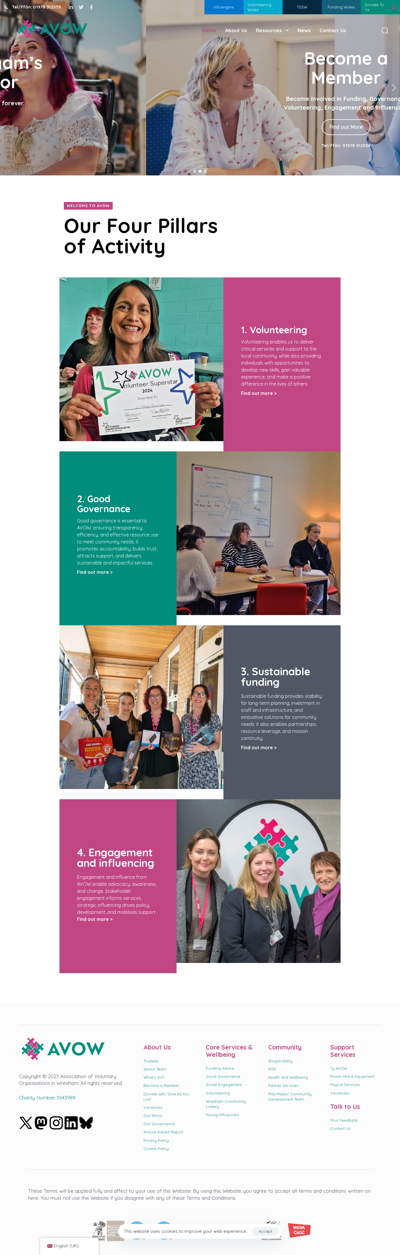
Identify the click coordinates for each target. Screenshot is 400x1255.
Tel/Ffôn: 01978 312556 (200, 145)
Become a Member (161, 1085)
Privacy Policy (156, 1140)
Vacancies (152, 1107)
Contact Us (332, 30)
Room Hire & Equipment (352, 1076)
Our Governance (159, 1123)
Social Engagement (224, 1084)
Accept (265, 1231)
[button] (382, 30)
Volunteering (218, 1093)
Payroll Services (345, 1084)
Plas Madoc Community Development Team (290, 1097)
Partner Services (283, 1085)
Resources (269, 30)
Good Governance (223, 1076)
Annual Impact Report (163, 1132)
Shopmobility (280, 1061)
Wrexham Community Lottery (226, 1104)
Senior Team (154, 1069)
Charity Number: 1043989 (47, 1098)
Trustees (150, 1061)
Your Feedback (344, 1120)
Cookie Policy (156, 1148)
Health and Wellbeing (288, 1077)
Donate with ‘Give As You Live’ (166, 1097)
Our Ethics (152, 1115)
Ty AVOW (338, 1068)
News (304, 30)
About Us (236, 30)
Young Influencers (222, 1114)
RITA (272, 1069)
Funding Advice (220, 1068)
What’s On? (153, 1077)
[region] (200, 87)
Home (209, 30)
